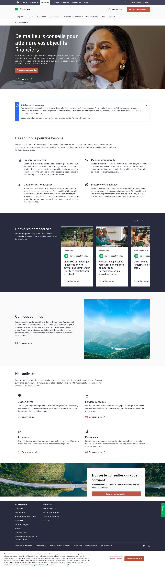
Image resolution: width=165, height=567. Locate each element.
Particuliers (45, 2)
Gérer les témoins (116, 558)
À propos (87, 2)
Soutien (145, 2)
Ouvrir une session (138, 9)
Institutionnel (76, 2)
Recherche (117, 9)
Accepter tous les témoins (134, 558)
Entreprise (55, 2)
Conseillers (65, 2)
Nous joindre (136, 2)
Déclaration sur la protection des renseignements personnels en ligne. (37, 565)
